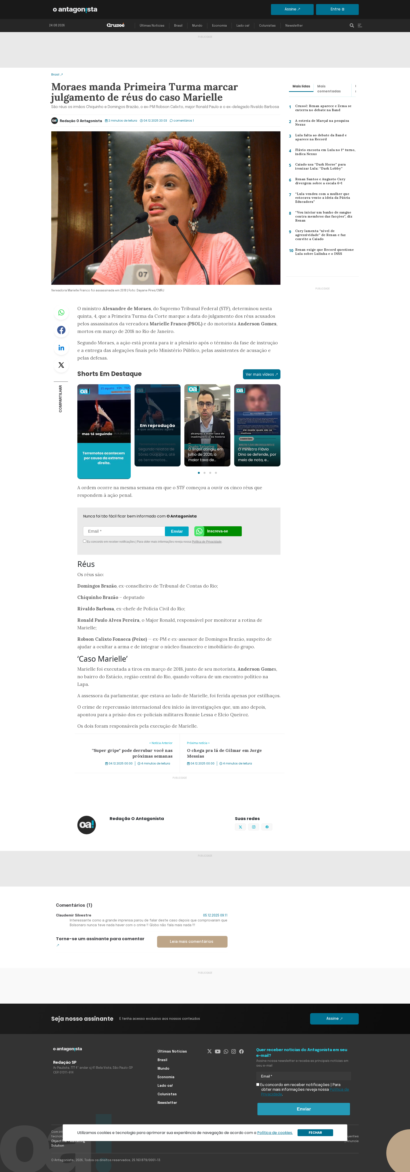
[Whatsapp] (226, 1051)
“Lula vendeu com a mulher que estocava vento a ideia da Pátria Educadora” (320, 199)
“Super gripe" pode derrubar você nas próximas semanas (126, 736)
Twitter (61, 365)
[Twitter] (209, 1051)
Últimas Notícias (152, 25)
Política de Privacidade (207, 541)
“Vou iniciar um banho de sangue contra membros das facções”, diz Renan (322, 217)
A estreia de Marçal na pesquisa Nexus (320, 124)
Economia (219, 25)
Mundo (197, 25)
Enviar (177, 531)
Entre (335, 9)
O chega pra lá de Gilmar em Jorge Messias (218, 736)
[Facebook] (241, 1051)
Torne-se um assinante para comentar (100, 939)
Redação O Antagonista (81, 121)
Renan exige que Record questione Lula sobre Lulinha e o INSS (323, 253)
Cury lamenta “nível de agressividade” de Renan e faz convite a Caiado (319, 236)
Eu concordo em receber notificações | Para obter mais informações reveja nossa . (126, 541)
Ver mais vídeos (260, 374)
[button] (199, 473)
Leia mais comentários (191, 942)
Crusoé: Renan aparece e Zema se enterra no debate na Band (322, 109)
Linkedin (61, 347)
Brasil (178, 25)
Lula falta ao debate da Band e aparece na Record (319, 138)
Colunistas (267, 25)
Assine (290, 9)
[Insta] (233, 1051)
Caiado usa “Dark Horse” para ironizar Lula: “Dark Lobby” (319, 167)
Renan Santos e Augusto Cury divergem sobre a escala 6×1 (318, 182)
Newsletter (294, 25)
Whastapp (61, 312)
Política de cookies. (275, 1132)
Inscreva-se (217, 531)
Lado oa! (243, 25)
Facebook (61, 329)
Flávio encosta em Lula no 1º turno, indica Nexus (323, 153)
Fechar (315, 1132)
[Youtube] (217, 1051)
